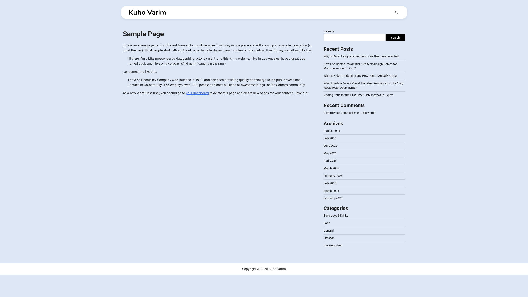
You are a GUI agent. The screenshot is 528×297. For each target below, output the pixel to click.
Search (329, 31)
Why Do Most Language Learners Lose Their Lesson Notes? (362, 56)
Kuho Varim (147, 12)
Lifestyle (329, 238)
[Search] (396, 12)
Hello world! (367, 112)
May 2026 (330, 153)
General (329, 230)
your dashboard (197, 93)
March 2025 (331, 190)
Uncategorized (333, 245)
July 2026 (330, 138)
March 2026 (331, 168)
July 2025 (330, 183)
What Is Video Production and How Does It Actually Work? (360, 75)
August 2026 (332, 130)
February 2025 (333, 198)
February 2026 (333, 175)
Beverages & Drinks (336, 215)
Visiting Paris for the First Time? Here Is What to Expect (359, 95)
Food (327, 223)
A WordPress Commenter (340, 112)
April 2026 (330, 160)
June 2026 (330, 145)
